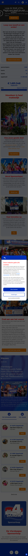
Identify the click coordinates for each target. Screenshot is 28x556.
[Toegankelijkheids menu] (26, 554)
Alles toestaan (14, 289)
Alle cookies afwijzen (14, 298)
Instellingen (14, 294)
